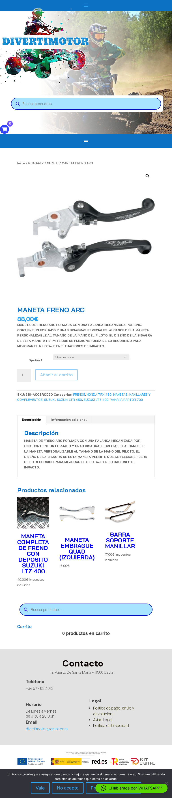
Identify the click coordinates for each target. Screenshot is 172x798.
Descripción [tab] (31, 420)
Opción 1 (35, 360)
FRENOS (79, 395)
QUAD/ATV (36, 163)
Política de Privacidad (111, 725)
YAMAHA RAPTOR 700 (126, 400)
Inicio (21, 163)
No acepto (68, 788)
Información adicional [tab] (69, 420)
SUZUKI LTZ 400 (96, 400)
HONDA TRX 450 (99, 395)
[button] (148, 176)
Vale (40, 788)
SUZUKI (52, 163)
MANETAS (120, 395)
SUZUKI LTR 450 (69, 400)
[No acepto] (166, 783)
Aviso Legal (102, 719)
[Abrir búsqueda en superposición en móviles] (86, 103)
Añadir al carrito (56, 374)
